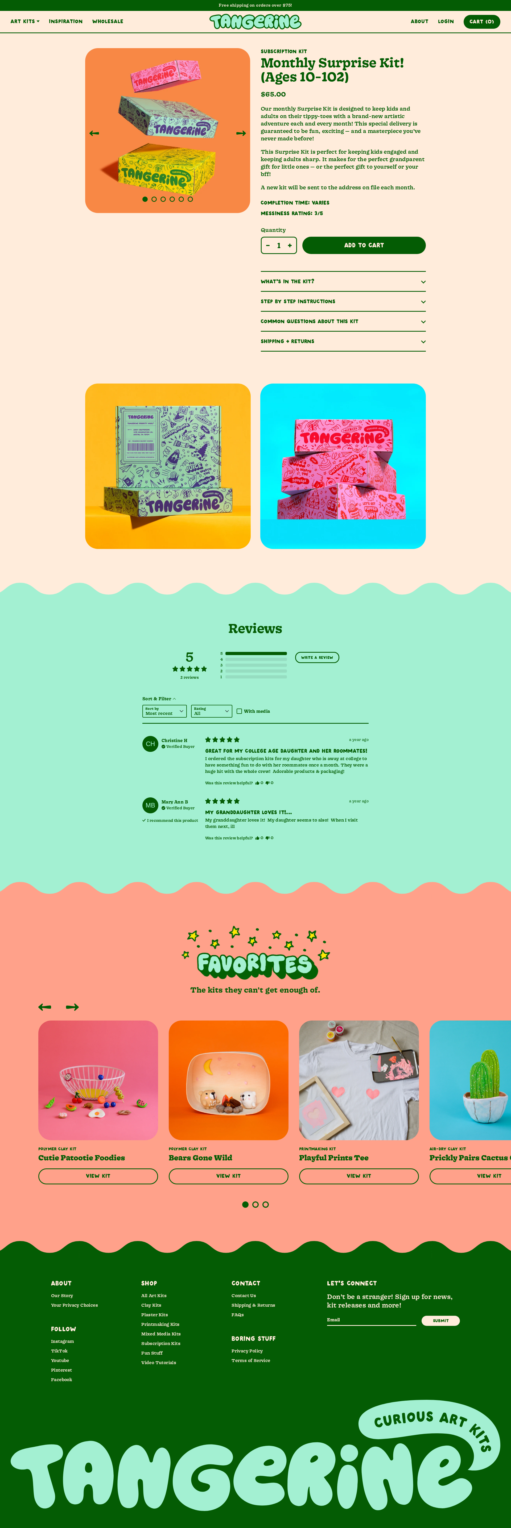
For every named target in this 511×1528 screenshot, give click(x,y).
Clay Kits (151, 1305)
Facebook (61, 1379)
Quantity (273, 230)
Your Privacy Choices (74, 1305)
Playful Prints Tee (334, 1157)
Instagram (62, 1341)
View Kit (98, 1176)
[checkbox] (257, 711)
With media (257, 711)
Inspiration (66, 21)
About (419, 21)
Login (446, 21)
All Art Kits (154, 1295)
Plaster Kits (154, 1314)
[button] (145, 199)
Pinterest (61, 1369)
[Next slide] (241, 133)
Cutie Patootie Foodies (81, 1157)
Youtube (60, 1360)
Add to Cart (364, 246)
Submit (441, 1321)
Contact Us (244, 1295)
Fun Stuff (152, 1352)
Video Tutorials (158, 1362)
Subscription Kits (160, 1343)
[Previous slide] (94, 133)
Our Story (62, 1295)
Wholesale (107, 21)
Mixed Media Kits (161, 1333)
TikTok (59, 1350)
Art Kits (23, 21)
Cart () (482, 21)
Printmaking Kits (160, 1324)
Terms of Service (251, 1360)
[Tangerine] (255, 22)
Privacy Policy (247, 1350)
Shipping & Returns (253, 1305)
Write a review (317, 658)
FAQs (238, 1314)
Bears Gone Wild (200, 1157)
